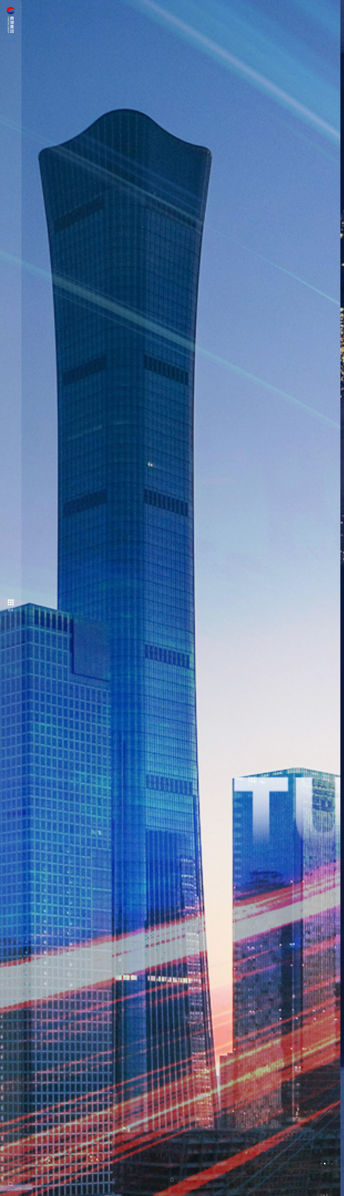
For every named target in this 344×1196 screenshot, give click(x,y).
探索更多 (60, 621)
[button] (321, 1163)
